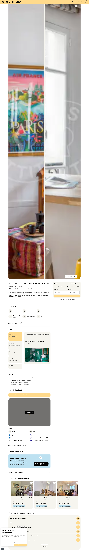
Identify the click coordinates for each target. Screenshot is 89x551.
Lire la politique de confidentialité (9, 540)
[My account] (86, 1)
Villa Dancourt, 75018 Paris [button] (15, 286)
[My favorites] (72, 2)
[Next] (78, 141)
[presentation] (48, 2)
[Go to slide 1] (21, 493)
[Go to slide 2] (22, 493)
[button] (2, 548)
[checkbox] (76, 6)
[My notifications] (78, 2)
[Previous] (10, 141)
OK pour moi (20, 544)
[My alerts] (75, 2)
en (82, 1)
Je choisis (7, 544)
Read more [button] (29, 380)
